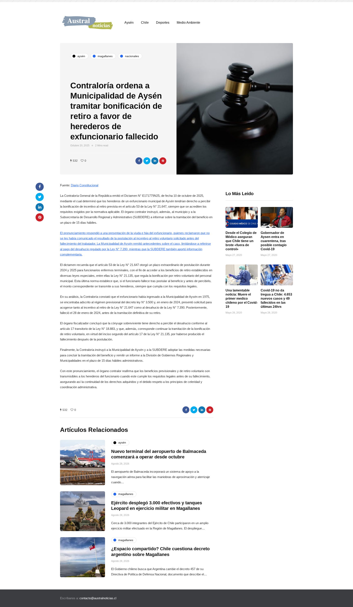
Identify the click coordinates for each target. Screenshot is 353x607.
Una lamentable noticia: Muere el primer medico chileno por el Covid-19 (242, 298)
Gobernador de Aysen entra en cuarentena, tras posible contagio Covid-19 (274, 241)
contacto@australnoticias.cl (97, 598)
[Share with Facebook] (138, 160)
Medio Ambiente (188, 22)
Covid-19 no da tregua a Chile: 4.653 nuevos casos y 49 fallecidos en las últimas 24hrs (276, 298)
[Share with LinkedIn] (154, 160)
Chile (145, 22)
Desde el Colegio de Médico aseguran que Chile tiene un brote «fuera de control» (241, 241)
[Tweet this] (146, 160)
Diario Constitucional (84, 185)
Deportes (162, 22)
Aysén (129, 22)
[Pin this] (162, 160)
